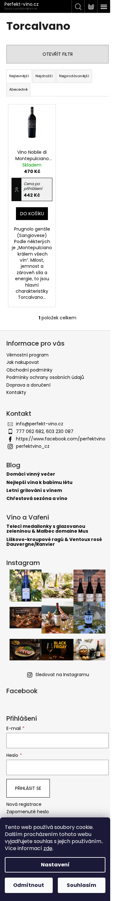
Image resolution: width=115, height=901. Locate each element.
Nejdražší (44, 75)
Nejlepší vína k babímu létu (39, 482)
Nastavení (55, 864)
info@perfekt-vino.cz (39, 424)
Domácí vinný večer (30, 474)
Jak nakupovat (22, 362)
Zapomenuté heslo (27, 812)
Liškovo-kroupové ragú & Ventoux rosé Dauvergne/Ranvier (54, 542)
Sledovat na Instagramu (62, 674)
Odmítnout (28, 885)
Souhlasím (81, 885)
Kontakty (16, 392)
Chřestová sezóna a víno (36, 498)
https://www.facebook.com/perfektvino (60, 439)
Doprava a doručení (28, 385)
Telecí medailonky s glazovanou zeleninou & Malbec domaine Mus (47, 529)
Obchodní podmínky (29, 370)
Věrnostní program (27, 355)
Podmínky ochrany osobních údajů (45, 377)
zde (47, 848)
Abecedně (18, 89)
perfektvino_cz (33, 446)
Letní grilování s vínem (34, 490)
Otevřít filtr (57, 54)
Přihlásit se (28, 788)
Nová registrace (24, 804)
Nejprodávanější (74, 75)
